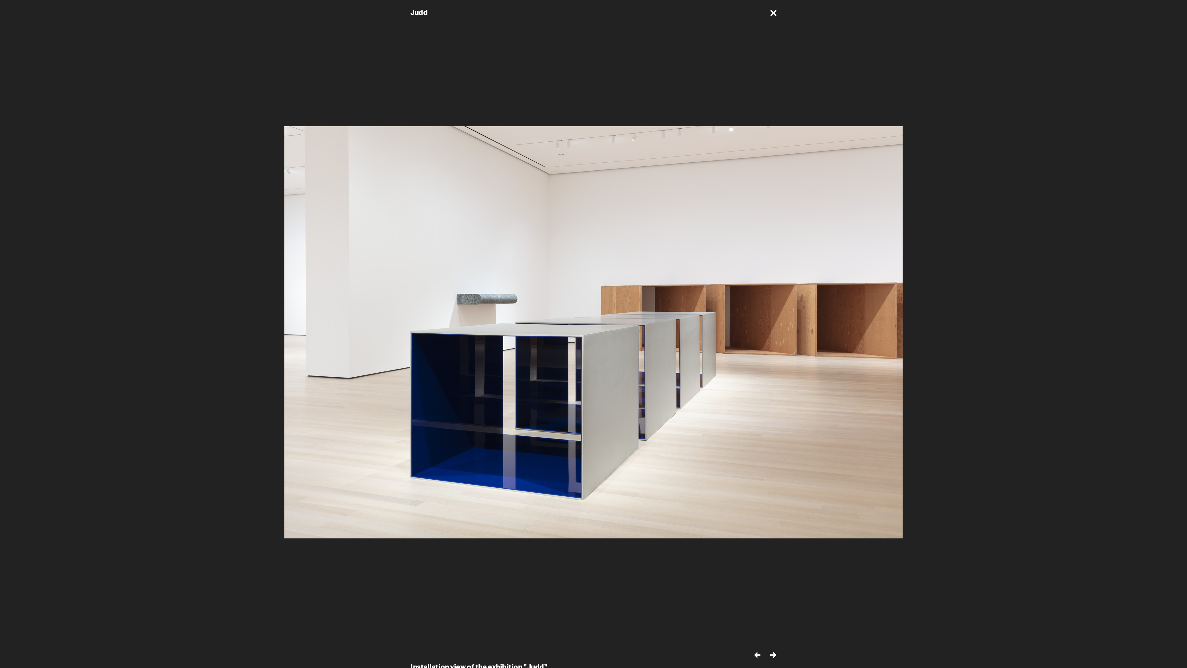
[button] (773, 13)
